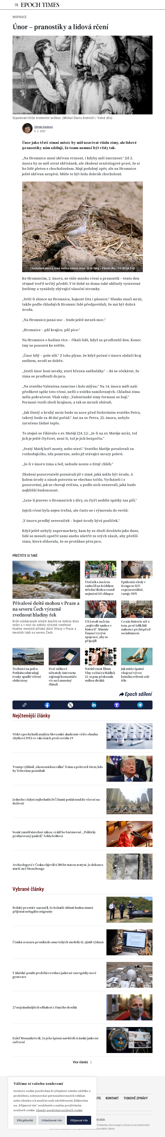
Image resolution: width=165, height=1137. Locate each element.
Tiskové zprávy (136, 1098)
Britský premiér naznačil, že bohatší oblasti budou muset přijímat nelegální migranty (52, 909)
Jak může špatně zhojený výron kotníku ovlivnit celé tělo (135, 674)
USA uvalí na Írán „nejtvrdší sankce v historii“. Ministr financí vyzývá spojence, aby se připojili (98, 631)
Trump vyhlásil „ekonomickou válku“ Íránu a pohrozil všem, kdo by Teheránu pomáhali (57, 769)
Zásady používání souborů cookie (59, 1110)
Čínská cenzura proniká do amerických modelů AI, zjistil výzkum (58, 942)
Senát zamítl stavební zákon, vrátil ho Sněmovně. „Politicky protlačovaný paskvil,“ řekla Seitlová (54, 834)
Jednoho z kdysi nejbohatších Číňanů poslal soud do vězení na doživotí (56, 801)
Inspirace (19, 17)
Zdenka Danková (43, 127)
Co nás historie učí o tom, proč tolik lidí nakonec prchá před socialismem (135, 627)
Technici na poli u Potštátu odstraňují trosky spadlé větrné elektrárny (26, 674)
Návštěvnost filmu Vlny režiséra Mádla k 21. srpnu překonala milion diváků (100, 674)
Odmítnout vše (51, 1120)
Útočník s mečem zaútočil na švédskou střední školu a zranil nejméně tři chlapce (99, 588)
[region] (52, 1103)
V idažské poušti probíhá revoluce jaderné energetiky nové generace (54, 975)
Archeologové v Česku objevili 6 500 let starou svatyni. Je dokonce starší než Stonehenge (57, 867)
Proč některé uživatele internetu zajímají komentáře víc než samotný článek (63, 676)
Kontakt (112, 1098)
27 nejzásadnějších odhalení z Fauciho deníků (44, 1007)
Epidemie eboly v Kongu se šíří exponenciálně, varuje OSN (133, 588)
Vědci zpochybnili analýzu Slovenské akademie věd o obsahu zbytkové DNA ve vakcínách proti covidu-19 (55, 736)
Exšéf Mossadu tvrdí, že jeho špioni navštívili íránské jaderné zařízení (55, 1040)
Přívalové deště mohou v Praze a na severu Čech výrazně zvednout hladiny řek (45, 609)
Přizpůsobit (25, 1120)
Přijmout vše (79, 1120)
